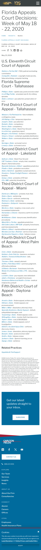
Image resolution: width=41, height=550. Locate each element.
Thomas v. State (7, 261)
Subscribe (20, 417)
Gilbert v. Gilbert (7, 229)
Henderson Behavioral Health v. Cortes (16, 280)
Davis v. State (6, 126)
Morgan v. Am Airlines (10, 134)
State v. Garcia (7, 198)
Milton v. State (7, 322)
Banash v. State (7, 334)
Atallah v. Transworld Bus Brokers (14, 257)
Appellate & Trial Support (11, 352)
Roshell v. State (7, 124)
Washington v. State (9, 129)
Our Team (6, 474)
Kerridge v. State (8, 143)
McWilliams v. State (9, 217)
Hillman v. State (7, 303)
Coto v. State (6, 252)
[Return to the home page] (11, 3)
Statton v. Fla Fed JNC (10, 71)
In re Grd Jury (6, 131)
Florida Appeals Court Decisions (15, 40)
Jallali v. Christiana (8, 278)
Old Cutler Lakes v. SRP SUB (12, 225)
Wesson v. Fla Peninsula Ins (11, 115)
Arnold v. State (7, 301)
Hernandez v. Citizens (9, 213)
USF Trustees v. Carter (10, 161)
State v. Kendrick (8, 171)
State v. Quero (7, 196)
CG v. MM (5, 180)
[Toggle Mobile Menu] (37, 3)
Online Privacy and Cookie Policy (27, 541)
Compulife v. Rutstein (9, 76)
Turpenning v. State (9, 315)
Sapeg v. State (7, 341)
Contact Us (11, 457)
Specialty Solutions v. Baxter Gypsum (15, 310)
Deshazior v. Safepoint (10, 203)
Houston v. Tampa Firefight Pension (15, 173)
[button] (38, 532)
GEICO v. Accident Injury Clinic (13, 327)
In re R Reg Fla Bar (8, 94)
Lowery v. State (7, 145)
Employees (6, 522)
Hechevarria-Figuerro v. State (12, 234)
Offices (5, 513)
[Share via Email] (18, 50)
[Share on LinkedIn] (15, 50)
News (4, 483)
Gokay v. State (7, 178)
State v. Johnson (7, 99)
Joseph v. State (7, 122)
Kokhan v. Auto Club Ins (10, 254)
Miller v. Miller (6, 308)
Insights (11, 35)
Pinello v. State (7, 168)
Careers (5, 509)
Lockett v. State (7, 276)
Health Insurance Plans (11, 525)
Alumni (5, 506)
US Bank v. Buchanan (9, 268)
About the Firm (8, 493)
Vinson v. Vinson (7, 136)
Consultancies (8, 496)
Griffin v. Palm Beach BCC (11, 264)
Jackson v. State (7, 338)
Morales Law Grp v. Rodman (12, 232)
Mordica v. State (7, 208)
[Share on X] (11, 50)
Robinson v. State (8, 201)
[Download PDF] (21, 50)
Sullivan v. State (7, 159)
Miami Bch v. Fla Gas (9, 222)
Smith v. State (7, 336)
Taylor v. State (7, 319)
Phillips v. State (7, 92)
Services (5, 477)
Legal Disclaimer (7, 541)
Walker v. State (7, 138)
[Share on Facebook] (8, 50)
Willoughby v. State (9, 317)
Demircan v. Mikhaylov (10, 194)
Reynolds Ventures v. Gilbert (12, 166)
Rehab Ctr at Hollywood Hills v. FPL (14, 271)
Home (4, 35)
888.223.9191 (9, 464)
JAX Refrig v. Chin (8, 119)
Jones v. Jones (7, 331)
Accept (20, 545)
